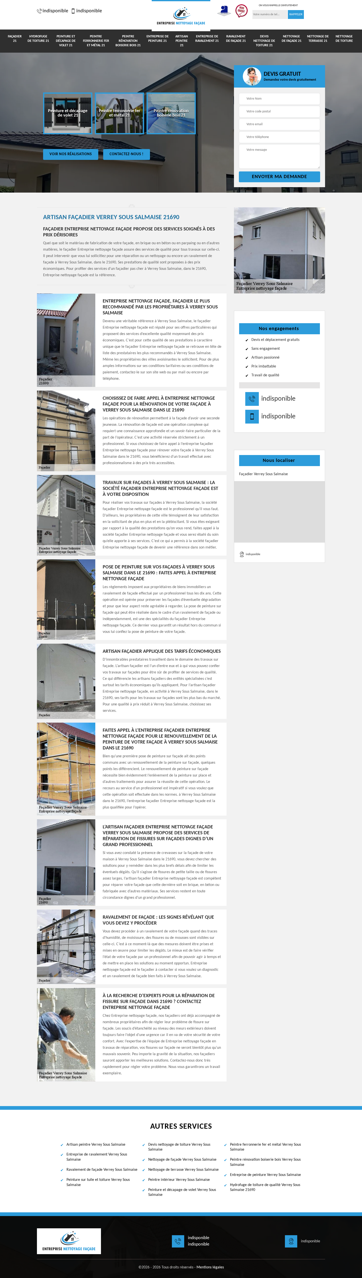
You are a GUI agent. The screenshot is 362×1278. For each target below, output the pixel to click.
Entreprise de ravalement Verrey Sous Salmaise (96, 1157)
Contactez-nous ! (127, 154)
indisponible (55, 11)
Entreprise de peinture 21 (158, 39)
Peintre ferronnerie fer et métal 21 (96, 41)
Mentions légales (210, 1267)
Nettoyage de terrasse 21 (318, 39)
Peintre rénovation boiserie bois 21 (128, 41)
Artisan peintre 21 (181, 41)
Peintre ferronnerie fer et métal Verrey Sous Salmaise (265, 1147)
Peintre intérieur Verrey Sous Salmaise (179, 1180)
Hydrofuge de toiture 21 (38, 39)
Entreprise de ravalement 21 (207, 39)
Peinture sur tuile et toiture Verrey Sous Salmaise (98, 1182)
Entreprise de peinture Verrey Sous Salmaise (265, 1175)
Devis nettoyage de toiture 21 (264, 41)
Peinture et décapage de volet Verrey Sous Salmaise (182, 1192)
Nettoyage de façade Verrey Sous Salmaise (182, 1160)
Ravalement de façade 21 (236, 39)
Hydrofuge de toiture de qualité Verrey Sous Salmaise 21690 (265, 1187)
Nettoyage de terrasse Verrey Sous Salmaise (183, 1170)
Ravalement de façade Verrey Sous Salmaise (101, 1170)
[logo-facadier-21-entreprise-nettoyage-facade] (181, 15)
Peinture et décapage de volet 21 (66, 41)
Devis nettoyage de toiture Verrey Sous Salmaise (179, 1147)
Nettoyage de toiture (344, 39)
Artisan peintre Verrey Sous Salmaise (95, 1145)
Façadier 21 (15, 39)
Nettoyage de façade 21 (291, 39)
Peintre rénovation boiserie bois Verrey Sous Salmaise (265, 1162)
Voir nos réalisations (70, 154)
